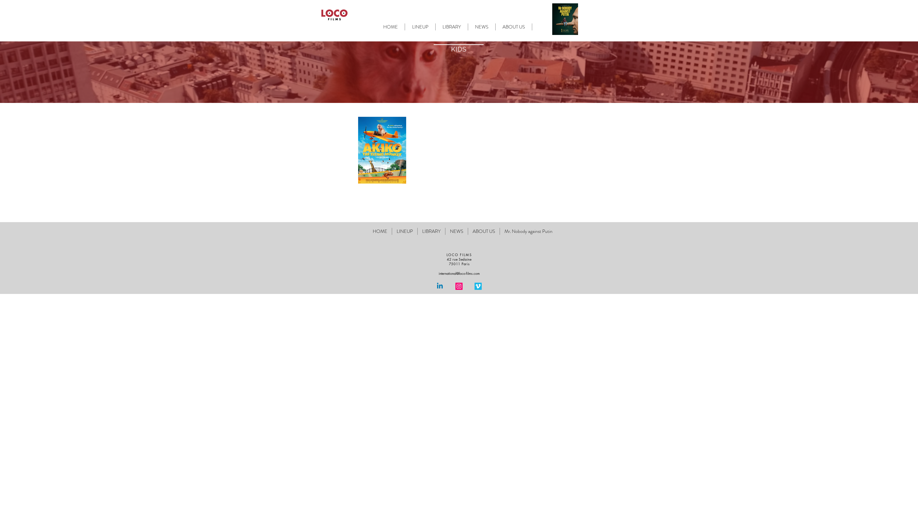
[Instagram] (459, 286)
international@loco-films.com (459, 273)
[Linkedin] (439, 286)
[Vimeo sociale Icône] (478, 286)
